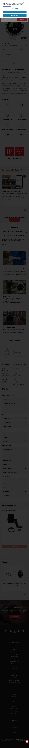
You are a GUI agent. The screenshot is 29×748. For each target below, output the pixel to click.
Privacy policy (8, 6)
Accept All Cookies (14, 15)
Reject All (14, 12)
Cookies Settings (14, 8)
